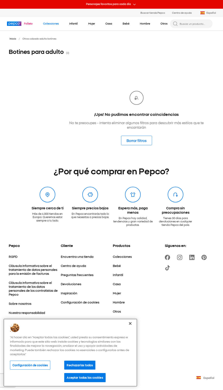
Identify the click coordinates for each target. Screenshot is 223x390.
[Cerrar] (130, 323)
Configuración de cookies (30, 365)
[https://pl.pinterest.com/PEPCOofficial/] (204, 257)
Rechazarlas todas (80, 365)
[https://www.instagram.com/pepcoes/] (180, 257)
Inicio (13, 38)
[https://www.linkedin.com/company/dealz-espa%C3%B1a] (192, 257)
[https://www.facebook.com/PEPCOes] (168, 257)
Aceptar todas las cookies (85, 377)
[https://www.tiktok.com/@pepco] (168, 267)
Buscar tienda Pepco (152, 12)
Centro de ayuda (182, 12)
